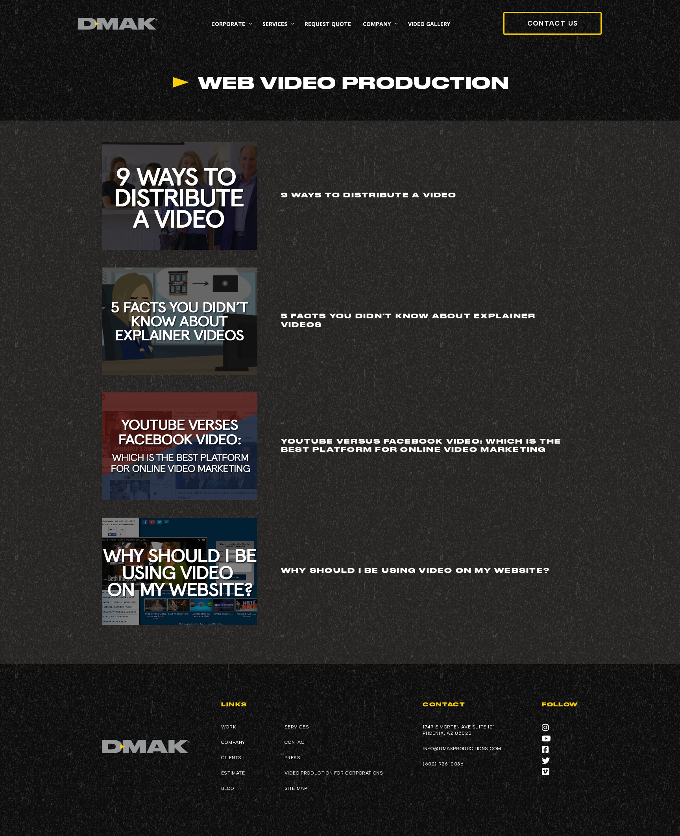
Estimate (233, 773)
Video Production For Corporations (334, 773)
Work (228, 727)
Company (233, 742)
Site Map (296, 788)
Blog (227, 788)
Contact (296, 742)
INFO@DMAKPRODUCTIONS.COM (462, 748)
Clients (231, 757)
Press (293, 757)
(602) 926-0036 (443, 764)
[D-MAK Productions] (118, 24)
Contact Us (552, 23)
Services (297, 727)
